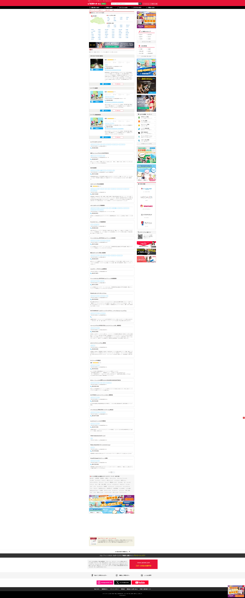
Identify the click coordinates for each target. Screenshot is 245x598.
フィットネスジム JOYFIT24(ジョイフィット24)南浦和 (102, 238)
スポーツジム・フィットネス (109, 123)
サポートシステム (113, 478)
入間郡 (99, 39)
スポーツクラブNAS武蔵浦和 (97, 184)
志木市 (127, 26)
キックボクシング (115, 484)
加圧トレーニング (93, 155)
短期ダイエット (123, 480)
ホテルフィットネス (107, 490)
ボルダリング (93, 345)
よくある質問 (147, 575)
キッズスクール (109, 144)
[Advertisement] (99, 525)
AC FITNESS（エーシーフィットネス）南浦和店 (101, 394)
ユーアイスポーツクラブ (96, 141)
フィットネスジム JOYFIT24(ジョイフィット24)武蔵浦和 (103, 278)
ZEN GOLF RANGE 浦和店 (96, 56)
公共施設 (101, 490)
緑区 (108, 20)
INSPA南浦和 (93, 167)
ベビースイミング (126, 208)
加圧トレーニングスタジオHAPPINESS (99, 153)
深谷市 (113, 37)
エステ (95, 492)
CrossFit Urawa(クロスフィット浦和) (99, 458)
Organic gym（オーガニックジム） (98, 293)
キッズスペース (115, 490)
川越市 (109, 25)
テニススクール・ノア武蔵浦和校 (98, 221)
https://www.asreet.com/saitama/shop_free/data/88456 (114, 128)
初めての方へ (97, 589)
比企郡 (106, 31)
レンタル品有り (122, 488)
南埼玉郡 (127, 32)
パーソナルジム (99, 155)
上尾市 (127, 31)
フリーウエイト (97, 480)
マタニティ (95, 488)
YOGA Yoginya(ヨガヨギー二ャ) (97, 435)
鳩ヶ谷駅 (141, 53)
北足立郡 (120, 32)
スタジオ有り (120, 482)
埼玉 (99, 4)
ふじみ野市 (93, 31)
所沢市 (115, 25)
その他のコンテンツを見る (146, 143)
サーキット (104, 480)
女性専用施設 (115, 488)
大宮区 (121, 17)
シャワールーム (121, 490)
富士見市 (106, 29)
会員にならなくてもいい (94, 490)
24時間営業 (97, 478)
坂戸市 (113, 29)
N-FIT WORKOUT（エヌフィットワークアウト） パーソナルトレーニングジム (108, 310)
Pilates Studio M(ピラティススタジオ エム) (100, 444)
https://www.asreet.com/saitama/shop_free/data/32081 (114, 102)
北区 (114, 17)
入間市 (115, 26)
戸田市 (99, 32)
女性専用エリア (109, 488)
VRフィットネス (115, 492)
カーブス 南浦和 (94, 88)
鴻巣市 (120, 31)
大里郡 (127, 37)
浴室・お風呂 (127, 490)
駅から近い (92, 478)
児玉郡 (120, 37)
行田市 (92, 34)
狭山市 (109, 26)
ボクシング (109, 484)
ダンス (104, 144)
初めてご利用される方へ (100, 575)
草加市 (120, 34)
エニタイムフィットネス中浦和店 (98, 421)
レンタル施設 (128, 488)
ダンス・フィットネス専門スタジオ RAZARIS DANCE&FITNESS (105, 380)
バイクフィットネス (108, 492)
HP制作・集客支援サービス (145, 589)
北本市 (113, 32)
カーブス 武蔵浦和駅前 (95, 114)
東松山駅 (141, 51)
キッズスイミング (115, 144)
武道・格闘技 (114, 208)
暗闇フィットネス (100, 492)
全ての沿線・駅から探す (146, 56)
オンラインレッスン (123, 492)
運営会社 (123, 589)
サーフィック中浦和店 (95, 360)
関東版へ (104, 3)
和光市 (92, 29)
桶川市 (106, 32)
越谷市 (127, 34)
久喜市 (140, 38)
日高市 (127, 29)
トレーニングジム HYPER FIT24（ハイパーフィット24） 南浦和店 (105, 325)
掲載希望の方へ (105, 589)
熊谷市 (99, 37)
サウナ (91, 492)
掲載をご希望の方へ (124, 575)
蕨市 (92, 32)
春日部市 (106, 34)
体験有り (106, 478)
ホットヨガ (129, 482)
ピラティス (104, 255)
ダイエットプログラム (94, 482)
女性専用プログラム (102, 488)
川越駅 (149, 49)
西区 (108, 17)
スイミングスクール (122, 144)
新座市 (99, 29)
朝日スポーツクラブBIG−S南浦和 (98, 252)
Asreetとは (147, 3)
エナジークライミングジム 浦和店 (98, 342)
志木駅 (149, 51)
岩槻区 (115, 20)
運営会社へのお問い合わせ (132, 589)
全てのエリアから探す (146, 41)
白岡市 (99, 31)
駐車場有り (102, 478)
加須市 (99, 34)
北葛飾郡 (92, 37)
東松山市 (127, 25)
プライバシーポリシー (114, 589)
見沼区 (127, 17)
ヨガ (101, 144)
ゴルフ (106, 64)
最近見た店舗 (154, 3)
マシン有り (92, 480)
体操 (99, 484)
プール (91, 488)
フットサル (128, 484)
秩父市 (92, 39)
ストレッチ (108, 240)
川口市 (113, 31)
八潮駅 (140, 49)
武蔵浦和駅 (150, 53)
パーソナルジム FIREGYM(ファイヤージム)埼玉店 (101, 409)
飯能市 (121, 25)
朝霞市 (121, 26)
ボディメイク (101, 482)
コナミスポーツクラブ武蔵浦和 (97, 205)
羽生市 (113, 34)
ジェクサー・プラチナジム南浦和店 (98, 268)
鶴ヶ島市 (120, 29)
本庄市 (106, 37)
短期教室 (105, 486)
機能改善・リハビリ (113, 482)
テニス (92, 224)
